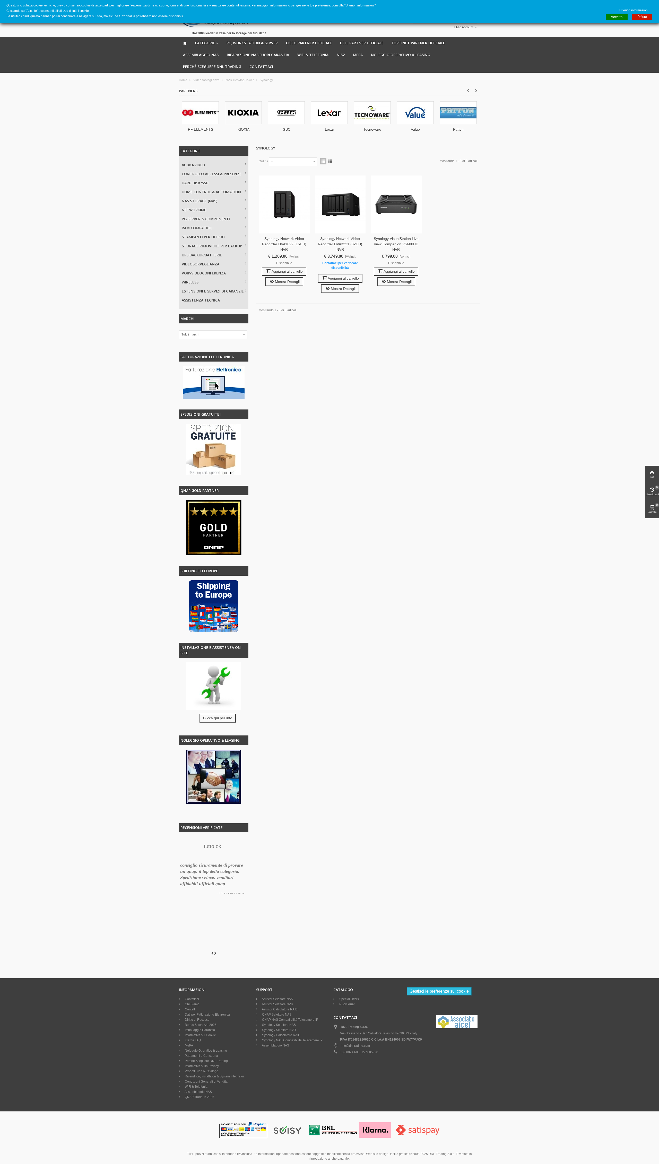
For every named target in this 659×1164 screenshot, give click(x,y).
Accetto (616, 17)
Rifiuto (642, 17)
